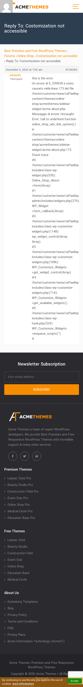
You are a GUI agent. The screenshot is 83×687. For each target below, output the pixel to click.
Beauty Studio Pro (20, 485)
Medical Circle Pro (20, 511)
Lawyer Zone (16, 540)
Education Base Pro (21, 518)
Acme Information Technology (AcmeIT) (36, 641)
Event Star (14, 560)
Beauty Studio (17, 546)
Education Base (18, 573)
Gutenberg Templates (22, 602)
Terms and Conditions (22, 621)
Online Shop (25, 56)
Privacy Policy (17, 615)
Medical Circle (17, 579)
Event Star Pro (17, 498)
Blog (10, 608)
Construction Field (20, 553)
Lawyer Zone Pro (19, 478)
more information (23, 684)
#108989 (71, 70)
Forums (9, 56)
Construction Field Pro (23, 491)
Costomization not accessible (56, 56)
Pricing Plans (16, 635)
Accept (75, 681)
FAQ (10, 628)
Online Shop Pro (18, 505)
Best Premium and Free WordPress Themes (35, 51)
